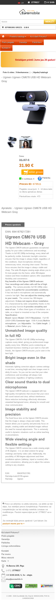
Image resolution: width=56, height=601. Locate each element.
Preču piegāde (8, 42)
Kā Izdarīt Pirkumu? (38, 37)
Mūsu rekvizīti (7, 558)
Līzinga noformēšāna (10, 546)
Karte (4, 561)
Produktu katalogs (17, 37)
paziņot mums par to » (13, 523)
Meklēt (49, 21)
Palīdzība (36, 42)
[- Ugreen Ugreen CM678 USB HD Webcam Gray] (31, 89)
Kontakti (5, 48)
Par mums (6, 554)
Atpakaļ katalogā (40, 72)
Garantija (23, 42)
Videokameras (22, 72)
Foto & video (9, 72)
